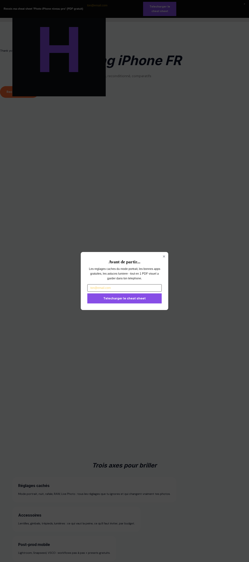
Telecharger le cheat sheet (124, 298)
